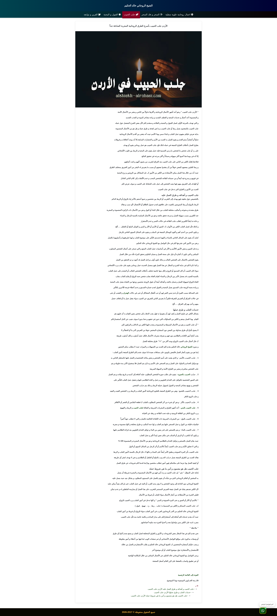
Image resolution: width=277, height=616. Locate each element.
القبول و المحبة (111, 14)
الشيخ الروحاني (186, 347)
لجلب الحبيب (138, 408)
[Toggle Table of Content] (196, 586)
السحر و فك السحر (151, 14)
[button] (262, 611)
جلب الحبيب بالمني (188, 408)
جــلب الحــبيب (165, 458)
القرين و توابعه (91, 14)
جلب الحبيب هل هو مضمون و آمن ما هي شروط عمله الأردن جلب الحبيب (159, 596)
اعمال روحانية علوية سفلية (178, 14)
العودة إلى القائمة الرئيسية (188, 575)
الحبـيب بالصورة (184, 374)
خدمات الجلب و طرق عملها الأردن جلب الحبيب (172, 592)
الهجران (126, 293)
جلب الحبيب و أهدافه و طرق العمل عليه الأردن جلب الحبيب (171, 589)
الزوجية (174, 413)
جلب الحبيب (130, 14)
